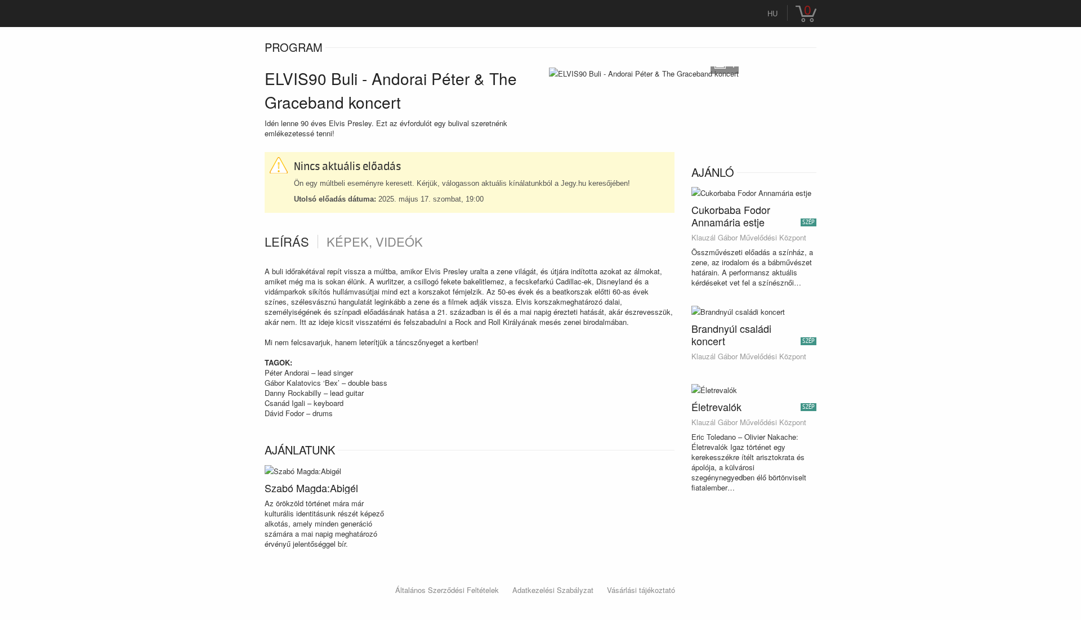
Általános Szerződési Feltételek (447, 590)
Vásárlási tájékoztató (641, 590)
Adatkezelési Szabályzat (552, 590)
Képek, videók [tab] (375, 241)
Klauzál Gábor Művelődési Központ (748, 238)
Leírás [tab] (287, 241)
